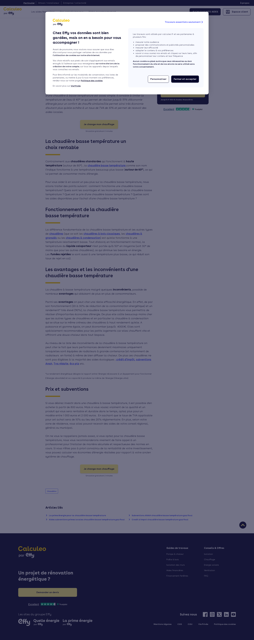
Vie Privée (76, 86)
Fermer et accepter (185, 79)
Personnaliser (158, 79)
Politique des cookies (92, 80)
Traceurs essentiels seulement (183, 22)
